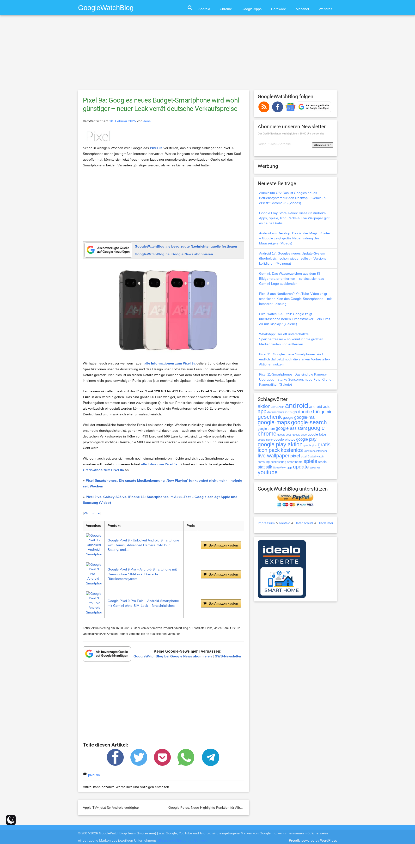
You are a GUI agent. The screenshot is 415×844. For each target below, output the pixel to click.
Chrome (226, 9)
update (301, 466)
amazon (277, 407)
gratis (324, 445)
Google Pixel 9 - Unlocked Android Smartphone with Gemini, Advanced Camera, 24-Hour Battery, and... (143, 545)
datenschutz (275, 412)
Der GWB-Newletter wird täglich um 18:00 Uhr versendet (291, 133)
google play (306, 439)
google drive (300, 434)
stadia (322, 462)
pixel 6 (305, 456)
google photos (284, 439)
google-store (266, 429)
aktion (264, 406)
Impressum (266, 523)
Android (204, 9)
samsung (264, 462)
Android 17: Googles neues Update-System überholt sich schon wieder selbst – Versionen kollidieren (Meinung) (294, 258)
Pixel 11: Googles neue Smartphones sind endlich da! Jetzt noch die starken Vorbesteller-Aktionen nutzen (294, 359)
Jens (147, 121)
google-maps (274, 422)
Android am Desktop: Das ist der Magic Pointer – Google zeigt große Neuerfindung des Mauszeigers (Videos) (294, 238)
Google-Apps (252, 9)
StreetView (279, 467)
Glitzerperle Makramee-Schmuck (183, 840)
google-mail (305, 417)
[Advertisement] (207, 55)
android (296, 405)
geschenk (270, 417)
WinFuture (92, 513)
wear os (315, 467)
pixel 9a (94, 775)
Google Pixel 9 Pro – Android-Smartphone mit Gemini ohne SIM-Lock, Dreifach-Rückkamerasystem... (142, 574)
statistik (265, 467)
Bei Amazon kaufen (223, 545)
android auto (319, 406)
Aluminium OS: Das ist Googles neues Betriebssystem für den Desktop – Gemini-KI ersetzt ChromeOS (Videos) (293, 198)
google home (265, 439)
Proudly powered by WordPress (313, 840)
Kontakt (284, 523)
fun (316, 411)
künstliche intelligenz (316, 450)
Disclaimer (325, 523)
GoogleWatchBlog (106, 8)
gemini (327, 411)
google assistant (291, 428)
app (262, 411)
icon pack (269, 450)
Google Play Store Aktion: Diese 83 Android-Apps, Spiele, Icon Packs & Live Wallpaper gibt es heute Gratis (294, 218)
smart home (295, 462)
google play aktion (280, 444)
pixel (295, 455)
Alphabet (302, 9)
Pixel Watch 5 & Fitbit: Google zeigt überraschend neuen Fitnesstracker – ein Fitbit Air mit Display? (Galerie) (294, 319)
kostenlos (292, 450)
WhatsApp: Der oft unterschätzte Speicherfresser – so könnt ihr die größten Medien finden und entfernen (291, 339)
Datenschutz (303, 523)
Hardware (278, 9)
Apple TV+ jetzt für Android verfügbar (111, 807)
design (291, 412)
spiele (310, 461)
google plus (310, 445)
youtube (268, 472)
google (288, 417)
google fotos (317, 434)
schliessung (278, 462)
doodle (305, 411)
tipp (289, 467)
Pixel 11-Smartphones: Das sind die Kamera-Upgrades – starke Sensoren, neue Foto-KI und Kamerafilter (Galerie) (295, 379)
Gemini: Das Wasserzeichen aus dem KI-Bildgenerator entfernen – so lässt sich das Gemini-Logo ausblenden (291, 278)
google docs (284, 434)
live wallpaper (273, 456)
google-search (309, 422)
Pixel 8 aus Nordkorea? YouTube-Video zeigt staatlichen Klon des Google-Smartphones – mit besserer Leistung (295, 299)
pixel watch (317, 456)
